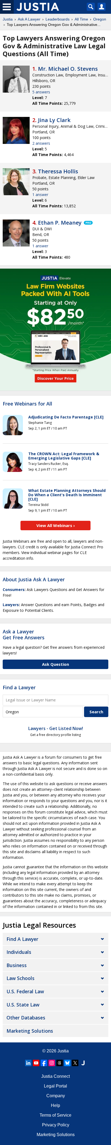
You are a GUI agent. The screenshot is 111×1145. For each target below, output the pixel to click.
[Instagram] (51, 1063)
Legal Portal (55, 1086)
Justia (8, 19)
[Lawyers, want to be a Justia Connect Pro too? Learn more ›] (88, 222)
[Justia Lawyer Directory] (83, 1063)
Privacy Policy (55, 1125)
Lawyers (11, 604)
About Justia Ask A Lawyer (34, 579)
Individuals (18, 952)
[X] (75, 1063)
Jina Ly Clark (54, 120)
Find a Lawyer (19, 687)
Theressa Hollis (58, 171)
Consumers (14, 589)
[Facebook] (44, 1063)
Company (55, 1095)
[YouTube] (36, 1063)
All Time (81, 19)
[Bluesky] (67, 1063)
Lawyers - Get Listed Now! (55, 728)
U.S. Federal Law (25, 991)
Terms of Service (55, 1115)
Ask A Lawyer (29, 19)
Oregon (99, 19)
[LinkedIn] (28, 1063)
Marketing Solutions (29, 1031)
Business (16, 965)
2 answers (41, 143)
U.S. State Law (22, 1004)
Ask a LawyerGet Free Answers (23, 634)
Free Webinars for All (27, 404)
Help (55, 1105)
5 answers (41, 91)
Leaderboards (58, 19)
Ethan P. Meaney (60, 222)
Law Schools (20, 978)
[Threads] (59, 1063)
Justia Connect (55, 1076)
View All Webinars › (55, 525)
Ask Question (55, 664)
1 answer (40, 194)
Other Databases (25, 1017)
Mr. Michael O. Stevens (68, 68)
